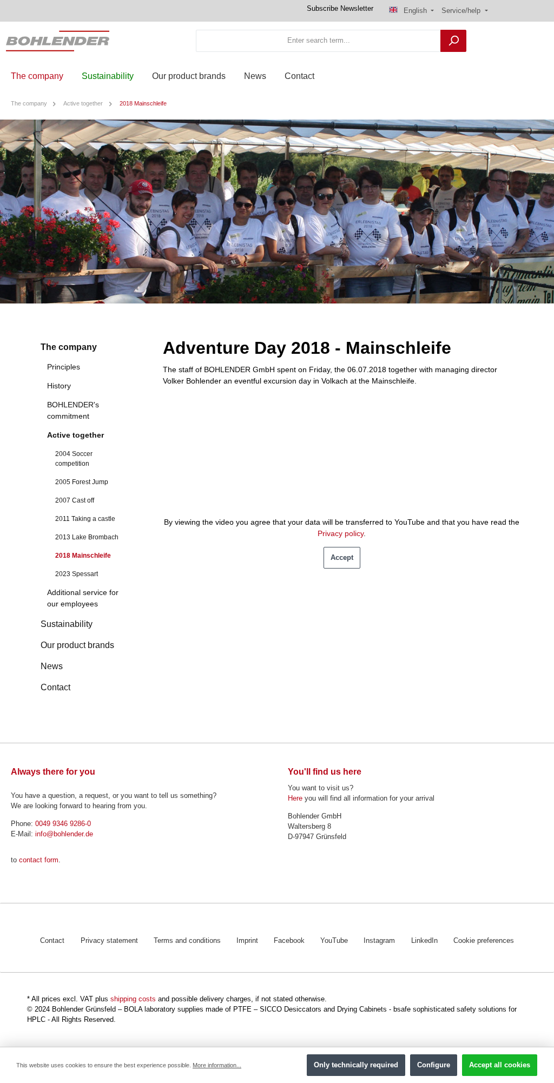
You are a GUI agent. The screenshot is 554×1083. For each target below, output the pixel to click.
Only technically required (356, 1065)
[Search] (453, 41)
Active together (75, 435)
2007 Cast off (74, 500)
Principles (63, 366)
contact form (38, 860)
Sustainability (67, 624)
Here (295, 798)
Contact (55, 687)
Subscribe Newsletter (340, 8)
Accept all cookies (499, 1065)
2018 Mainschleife (83, 555)
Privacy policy (341, 533)
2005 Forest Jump (81, 482)
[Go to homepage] (58, 40)
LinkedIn (424, 941)
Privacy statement (109, 941)
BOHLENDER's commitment (73, 410)
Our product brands (77, 645)
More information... (217, 1065)
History (59, 385)
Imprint (247, 941)
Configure (433, 1065)
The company (69, 347)
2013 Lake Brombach (86, 537)
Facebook (289, 941)
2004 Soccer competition (74, 458)
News (52, 666)
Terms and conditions (187, 941)
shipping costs (133, 999)
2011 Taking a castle (85, 519)
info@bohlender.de (64, 834)
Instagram (379, 941)
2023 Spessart (76, 574)
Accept (342, 558)
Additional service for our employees (82, 598)
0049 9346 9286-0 (63, 824)
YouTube (334, 941)
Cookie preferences (483, 941)
